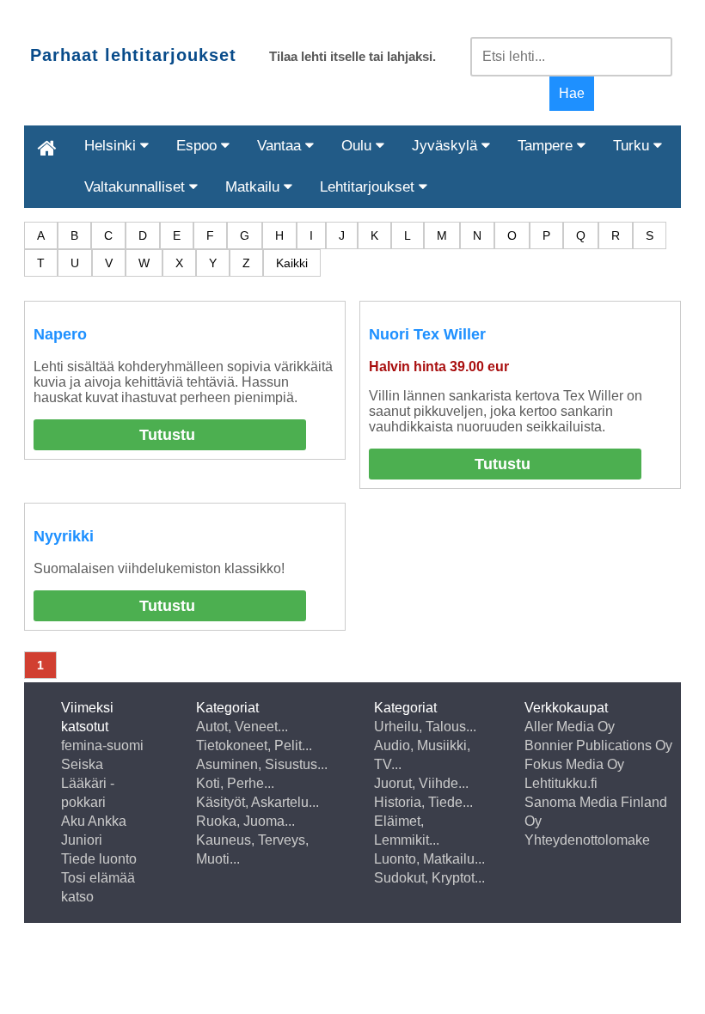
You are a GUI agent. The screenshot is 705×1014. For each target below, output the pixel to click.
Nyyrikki (64, 536)
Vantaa (281, 145)
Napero (60, 334)
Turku (633, 145)
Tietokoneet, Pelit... (254, 745)
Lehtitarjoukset (369, 187)
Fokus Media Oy (574, 764)
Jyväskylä (446, 145)
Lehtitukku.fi (561, 783)
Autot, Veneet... (242, 726)
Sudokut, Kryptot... (429, 877)
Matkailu (254, 187)
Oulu (358, 145)
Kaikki (292, 263)
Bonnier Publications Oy (598, 745)
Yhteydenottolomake (587, 840)
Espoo (198, 145)
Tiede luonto (99, 859)
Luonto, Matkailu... (429, 859)
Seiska (82, 764)
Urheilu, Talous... (425, 726)
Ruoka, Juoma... (245, 821)
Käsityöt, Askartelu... (257, 802)
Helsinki (112, 145)
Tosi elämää (98, 877)
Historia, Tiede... (423, 802)
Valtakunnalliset (136, 187)
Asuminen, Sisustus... (262, 764)
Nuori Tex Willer (427, 334)
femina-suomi (102, 745)
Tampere (547, 145)
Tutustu (167, 434)
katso (77, 896)
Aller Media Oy (569, 726)
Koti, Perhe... (235, 783)
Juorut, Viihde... (421, 783)
